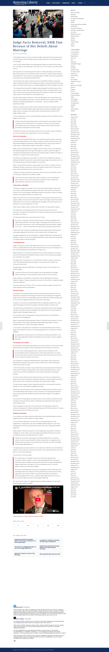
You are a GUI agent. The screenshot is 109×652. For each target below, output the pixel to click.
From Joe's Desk (75, 71)
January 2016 (74, 365)
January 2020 (74, 271)
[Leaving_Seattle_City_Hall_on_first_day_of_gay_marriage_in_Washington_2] (38, 24)
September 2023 (75, 185)
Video (72, 107)
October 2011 (74, 465)
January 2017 (74, 342)
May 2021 (73, 240)
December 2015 (75, 367)
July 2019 (73, 283)
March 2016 (74, 362)
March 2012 (74, 455)
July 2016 (73, 354)
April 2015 (73, 383)
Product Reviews (75, 95)
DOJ (72, 60)
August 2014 (74, 399)
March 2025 (74, 150)
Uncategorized (75, 103)
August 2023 (74, 187)
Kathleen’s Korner (76, 34)
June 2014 (73, 403)
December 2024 (75, 156)
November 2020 (75, 252)
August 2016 (74, 352)
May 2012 (73, 451)
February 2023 (75, 199)
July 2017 (73, 330)
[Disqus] (40, 582)
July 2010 (73, 489)
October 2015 (74, 371)
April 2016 (73, 360)
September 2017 (75, 326)
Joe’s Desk (73, 32)
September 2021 (75, 232)
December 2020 (75, 250)
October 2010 (74, 483)
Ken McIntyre (24, 53)
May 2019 (73, 287)
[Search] (84, 3)
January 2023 (74, 201)
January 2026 (74, 131)
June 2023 (73, 191)
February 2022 (75, 223)
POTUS (73, 91)
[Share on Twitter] (28, 525)
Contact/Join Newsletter (77, 18)
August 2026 (74, 117)
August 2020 (74, 258)
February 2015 (75, 387)
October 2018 (74, 301)
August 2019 (74, 281)
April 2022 (73, 219)
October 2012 (74, 442)
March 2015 (74, 385)
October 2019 (74, 277)
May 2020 (73, 264)
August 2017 (74, 328)
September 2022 (75, 209)
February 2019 (75, 293)
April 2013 (73, 430)
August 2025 (74, 140)
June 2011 (73, 473)
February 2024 (75, 176)
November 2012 (75, 440)
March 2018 (74, 315)
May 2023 (73, 193)
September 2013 (75, 420)
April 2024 (73, 172)
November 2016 (75, 346)
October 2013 (74, 418)
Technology (74, 99)
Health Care (74, 73)
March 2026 (74, 127)
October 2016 (74, 348)
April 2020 (73, 266)
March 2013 (74, 432)
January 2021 (74, 248)
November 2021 (75, 228)
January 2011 (74, 477)
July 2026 (73, 119)
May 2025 (73, 146)
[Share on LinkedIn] (48, 525)
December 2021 (75, 226)
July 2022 (73, 213)
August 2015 (74, 375)
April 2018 (73, 313)
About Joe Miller (75, 12)
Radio (72, 97)
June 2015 (73, 379)
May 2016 (73, 358)
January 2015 (74, 389)
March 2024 (74, 174)
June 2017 (73, 332)
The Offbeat (74, 101)
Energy (73, 66)
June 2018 (73, 309)
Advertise (73, 14)
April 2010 (73, 495)
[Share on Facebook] (18, 525)
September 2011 (75, 467)
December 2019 (75, 273)
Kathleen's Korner (76, 81)
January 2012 (74, 459)
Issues (72, 77)
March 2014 (74, 408)
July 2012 (73, 448)
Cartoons (73, 58)
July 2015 (73, 377)
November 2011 (75, 463)
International (74, 75)
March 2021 (74, 244)
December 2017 (75, 320)
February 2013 (75, 434)
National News (75, 36)
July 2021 (73, 236)
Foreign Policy (75, 70)
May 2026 (73, 123)
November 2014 (75, 393)
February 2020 (75, 270)
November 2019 (75, 275)
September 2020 (75, 256)
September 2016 (75, 350)
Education (73, 62)
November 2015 (75, 369)
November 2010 (75, 481)
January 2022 (74, 224)
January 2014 (74, 412)
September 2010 (75, 485)
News (72, 83)
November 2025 (75, 134)
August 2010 (74, 487)
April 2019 (73, 289)
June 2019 (73, 285)
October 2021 (74, 230)
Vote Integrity (74, 109)
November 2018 (75, 299)
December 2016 (75, 344)
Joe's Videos (74, 79)
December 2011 (75, 461)
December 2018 (75, 297)
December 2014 (75, 391)
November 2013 (75, 416)
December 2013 (75, 414)
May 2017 (73, 334)
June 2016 (73, 356)
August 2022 (74, 211)
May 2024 (73, 170)
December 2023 (75, 179)
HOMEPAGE (74, 26)
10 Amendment (75, 52)
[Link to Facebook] (95, 3)
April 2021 (73, 242)
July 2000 (73, 497)
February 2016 (75, 363)
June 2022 (73, 215)
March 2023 (74, 197)
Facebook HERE (38, 516)
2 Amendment (74, 54)
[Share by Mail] (58, 525)
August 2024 (74, 164)
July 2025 (73, 142)
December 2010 (75, 479)
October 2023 (74, 183)
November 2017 (75, 322)
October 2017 (74, 324)
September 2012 (75, 444)
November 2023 (75, 181)
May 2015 (73, 381)
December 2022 (75, 203)
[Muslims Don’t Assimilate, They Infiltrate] (1, 326)
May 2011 (73, 475)
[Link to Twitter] (93, 3)
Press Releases (75, 93)
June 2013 (73, 426)
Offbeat (73, 38)
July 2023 (73, 189)
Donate (73, 20)
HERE (30, 483)
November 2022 (75, 205)
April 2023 (73, 195)
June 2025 (73, 144)
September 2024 (75, 162)
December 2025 (75, 132)
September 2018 (75, 303)
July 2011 (73, 471)
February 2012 (75, 457)
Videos (72, 44)
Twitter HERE (28, 516)
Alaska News (74, 16)
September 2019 (75, 279)
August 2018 (74, 305)
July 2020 (73, 260)
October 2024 (74, 160)
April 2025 (73, 148)
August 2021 (74, 234)
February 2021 (75, 246)
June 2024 (73, 168)
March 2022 (74, 221)
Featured (73, 68)
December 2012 (75, 438)
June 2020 (73, 262)
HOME (72, 22)
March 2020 (74, 268)
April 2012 (73, 453)
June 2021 (73, 238)
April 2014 (73, 406)
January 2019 (74, 295)
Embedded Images (76, 64)
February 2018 (75, 316)
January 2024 (74, 178)
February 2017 (75, 340)
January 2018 (74, 318)
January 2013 (74, 436)
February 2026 (75, 129)
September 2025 (75, 138)
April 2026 (73, 125)
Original (73, 89)
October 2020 (74, 254)
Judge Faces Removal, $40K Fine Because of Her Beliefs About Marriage (38, 46)
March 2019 (74, 291)
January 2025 (74, 154)
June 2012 (73, 450)
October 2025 (74, 136)
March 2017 (74, 338)
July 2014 (73, 401)
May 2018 (73, 311)
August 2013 (74, 422)
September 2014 (75, 397)
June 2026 (73, 121)
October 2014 (74, 395)
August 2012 (74, 446)
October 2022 (74, 207)
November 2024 (75, 158)
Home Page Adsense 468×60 (78, 24)
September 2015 (75, 373)
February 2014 (75, 410)
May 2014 (73, 405)
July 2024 (73, 166)
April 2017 (73, 336)
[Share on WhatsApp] (38, 525)
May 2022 (73, 217)
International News (76, 28)
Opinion (73, 40)
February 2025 (75, 152)
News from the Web (76, 85)
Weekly (73, 111)
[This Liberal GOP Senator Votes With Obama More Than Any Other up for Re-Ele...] (108, 326)
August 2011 (74, 469)
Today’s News (74, 42)
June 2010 (73, 491)
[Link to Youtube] (90, 3)
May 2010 (73, 493)
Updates (73, 105)
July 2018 (73, 307)
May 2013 (73, 428)
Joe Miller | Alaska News (77, 30)
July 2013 (73, 424)
